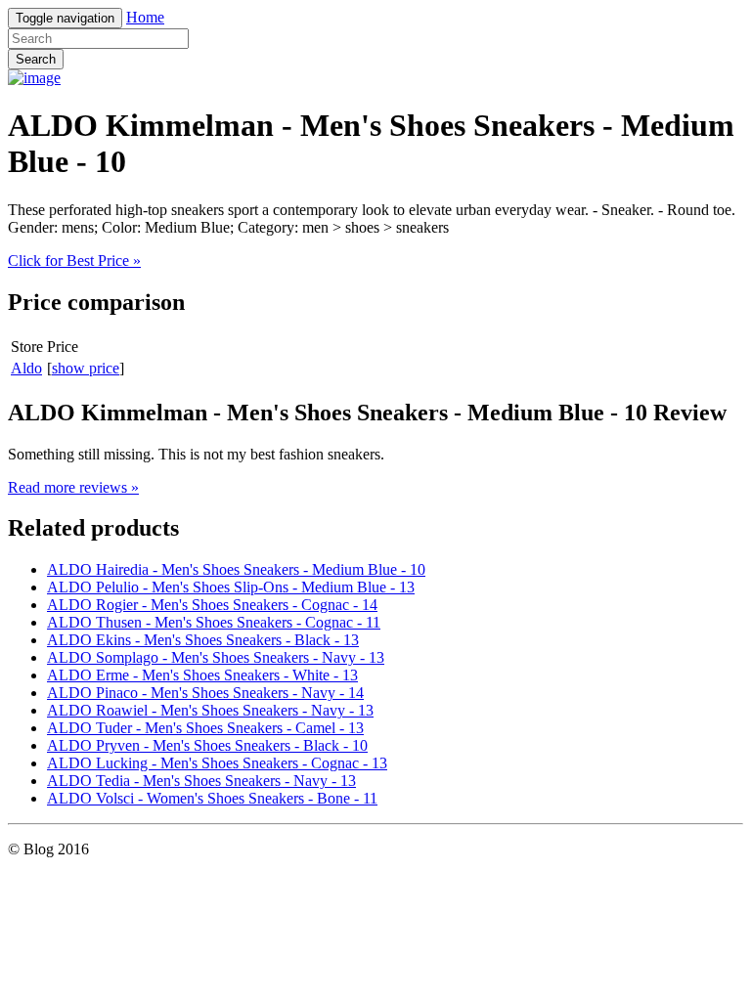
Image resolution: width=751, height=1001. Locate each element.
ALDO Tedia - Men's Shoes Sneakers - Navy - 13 (201, 780)
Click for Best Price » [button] (74, 260)
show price (85, 368)
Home (145, 17)
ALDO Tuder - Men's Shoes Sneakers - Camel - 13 (205, 727)
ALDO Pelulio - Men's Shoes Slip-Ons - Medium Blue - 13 (231, 587)
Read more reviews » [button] (73, 487)
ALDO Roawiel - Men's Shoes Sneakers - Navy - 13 (210, 710)
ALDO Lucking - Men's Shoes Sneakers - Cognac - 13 (217, 763)
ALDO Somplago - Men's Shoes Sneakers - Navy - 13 (215, 657)
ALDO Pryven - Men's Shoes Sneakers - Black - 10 (207, 745)
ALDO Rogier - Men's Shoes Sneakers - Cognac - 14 (212, 604)
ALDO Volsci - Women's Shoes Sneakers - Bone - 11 (212, 798)
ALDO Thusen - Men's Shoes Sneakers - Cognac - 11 (213, 622)
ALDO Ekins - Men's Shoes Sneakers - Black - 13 (203, 639)
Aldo (26, 368)
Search (36, 59)
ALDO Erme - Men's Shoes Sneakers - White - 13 (202, 675)
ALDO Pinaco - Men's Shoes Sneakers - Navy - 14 (205, 692)
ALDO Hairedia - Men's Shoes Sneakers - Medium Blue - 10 (236, 569)
